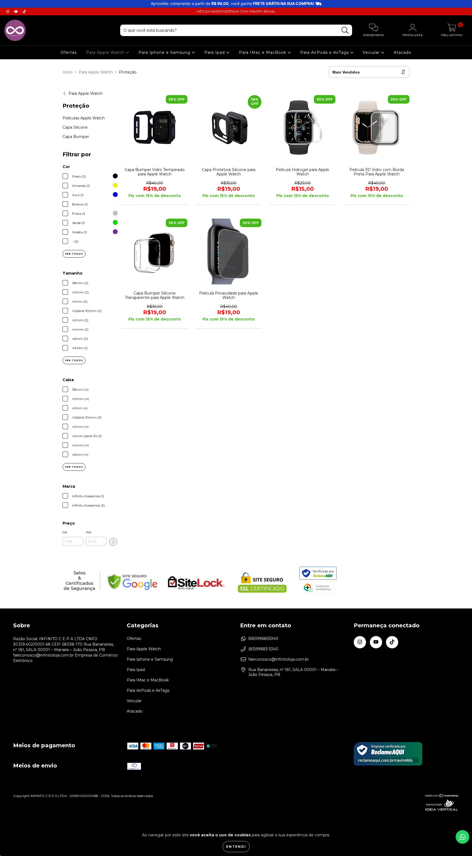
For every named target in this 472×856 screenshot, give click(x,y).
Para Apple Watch (106, 52)
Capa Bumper (76, 136)
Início (68, 72)
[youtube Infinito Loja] (16, 11)
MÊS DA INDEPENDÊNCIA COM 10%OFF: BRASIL (236, 11)
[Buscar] (345, 30)
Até (88, 532)
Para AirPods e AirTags (325, 52)
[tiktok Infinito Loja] (24, 11)
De (65, 532)
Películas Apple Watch (84, 118)
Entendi (236, 847)
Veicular (372, 52)
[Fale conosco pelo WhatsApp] (462, 837)
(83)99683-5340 (263, 648)
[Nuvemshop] (442, 796)
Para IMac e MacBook (263, 52)
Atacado (402, 52)
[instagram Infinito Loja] (8, 11)
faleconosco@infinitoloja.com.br (278, 659)
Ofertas (69, 52)
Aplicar (113, 542)
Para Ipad (215, 52)
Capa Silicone (75, 127)
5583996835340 (263, 638)
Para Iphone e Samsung (165, 52)
